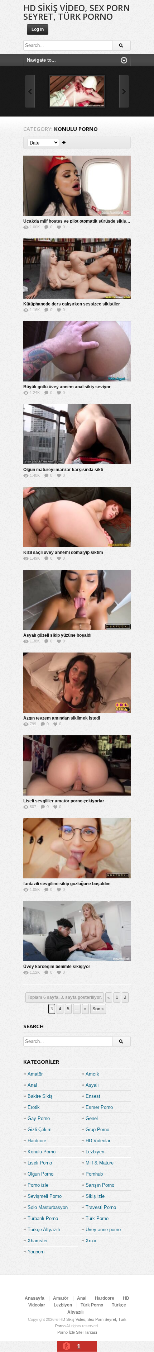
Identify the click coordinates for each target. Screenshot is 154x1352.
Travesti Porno (101, 1207)
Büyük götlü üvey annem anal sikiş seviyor (67, 386)
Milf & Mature (100, 1163)
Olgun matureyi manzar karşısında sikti (63, 469)
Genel (92, 1118)
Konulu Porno (42, 1151)
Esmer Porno (99, 1107)
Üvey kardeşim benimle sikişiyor (56, 966)
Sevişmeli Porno (45, 1196)
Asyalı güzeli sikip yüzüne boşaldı (57, 635)
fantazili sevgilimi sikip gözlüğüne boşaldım (67, 883)
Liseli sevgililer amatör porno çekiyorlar (63, 800)
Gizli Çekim (40, 1129)
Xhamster (38, 1240)
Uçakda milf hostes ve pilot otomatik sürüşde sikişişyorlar (82, 221)
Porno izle (38, 1185)
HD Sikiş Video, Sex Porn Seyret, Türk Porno (76, 12)
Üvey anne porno (103, 1229)
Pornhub (94, 1174)
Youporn (36, 1251)
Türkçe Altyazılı (44, 1229)
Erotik (34, 1107)
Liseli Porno (40, 1163)
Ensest (93, 1096)
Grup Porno (97, 1129)
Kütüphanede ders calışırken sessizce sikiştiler (71, 304)
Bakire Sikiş (40, 1096)
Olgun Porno (40, 1174)
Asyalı (92, 1085)
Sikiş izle (95, 1196)
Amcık (92, 1074)
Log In (38, 29)
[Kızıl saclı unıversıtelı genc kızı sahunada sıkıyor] (77, 91)
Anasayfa (34, 1298)
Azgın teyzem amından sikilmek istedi (61, 718)
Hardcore (37, 1140)
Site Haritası (86, 1332)
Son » (98, 1008)
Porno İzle (66, 1332)
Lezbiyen (95, 1151)
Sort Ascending (64, 142)
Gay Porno (39, 1118)
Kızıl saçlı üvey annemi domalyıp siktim (63, 552)
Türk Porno (97, 1218)
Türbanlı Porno (43, 1218)
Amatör (35, 1074)
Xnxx (91, 1240)
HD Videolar (98, 1140)
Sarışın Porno (100, 1185)
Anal (32, 1085)
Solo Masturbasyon (48, 1207)
